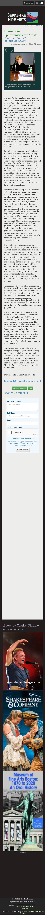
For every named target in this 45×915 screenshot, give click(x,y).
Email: (9, 420)
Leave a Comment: (14, 401)
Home (38, 3)
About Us (18, 906)
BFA (25, 852)
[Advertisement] (22, 537)
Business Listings (28, 906)
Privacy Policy (24, 908)
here (23, 629)
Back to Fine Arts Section (19, 388)
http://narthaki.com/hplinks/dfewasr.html (22, 381)
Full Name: (11, 413)
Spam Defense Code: (14, 427)
